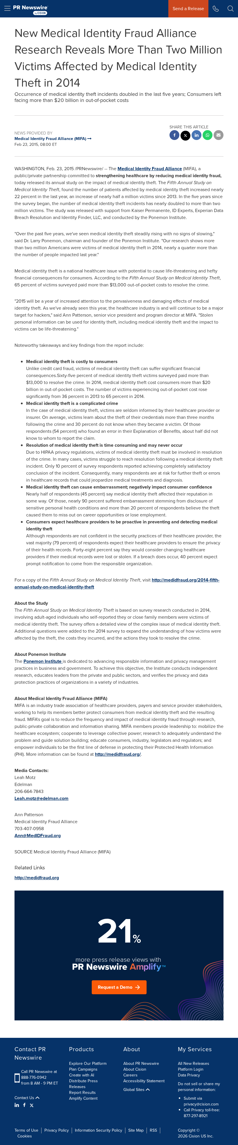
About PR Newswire (141, 1063)
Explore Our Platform (88, 1063)
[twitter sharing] (185, 136)
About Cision (134, 1069)
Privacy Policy (56, 1130)
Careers (130, 1075)
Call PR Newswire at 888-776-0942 (39, 1075)
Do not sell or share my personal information (199, 1087)
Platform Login (190, 1069)
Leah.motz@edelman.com (41, 798)
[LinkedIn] (18, 1105)
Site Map (136, 1130)
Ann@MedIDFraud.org (38, 835)
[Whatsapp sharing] (207, 135)
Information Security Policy (98, 1130)
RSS (153, 1130)
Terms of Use (26, 1130)
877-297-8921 (196, 1116)
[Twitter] (31, 1105)
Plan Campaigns (83, 1069)
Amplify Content (83, 1098)
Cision (194, 1136)
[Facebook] (24, 1105)
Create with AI (81, 1075)
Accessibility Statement (144, 1081)
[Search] (230, 8)
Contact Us (25, 1098)
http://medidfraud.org (37, 877)
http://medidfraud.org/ (118, 754)
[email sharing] (218, 135)
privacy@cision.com (201, 1104)
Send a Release (188, 8)
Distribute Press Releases (83, 1084)
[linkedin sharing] (196, 135)
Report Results (82, 1093)
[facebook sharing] (174, 135)
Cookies (24, 1136)
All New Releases (193, 1063)
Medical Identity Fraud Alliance (150, 168)
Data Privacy (189, 1075)
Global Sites (134, 1090)
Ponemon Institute (43, 661)
